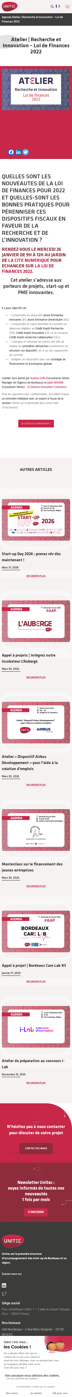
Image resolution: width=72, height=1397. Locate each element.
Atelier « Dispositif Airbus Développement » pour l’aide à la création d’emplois (30, 763)
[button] (67, 6)
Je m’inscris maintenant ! (36, 423)
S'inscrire (36, 1212)
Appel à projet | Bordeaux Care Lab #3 (34, 966)
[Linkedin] (18, 152)
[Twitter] (25, 152)
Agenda (6, 17)
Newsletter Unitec (34, 1182)
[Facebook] (11, 152)
